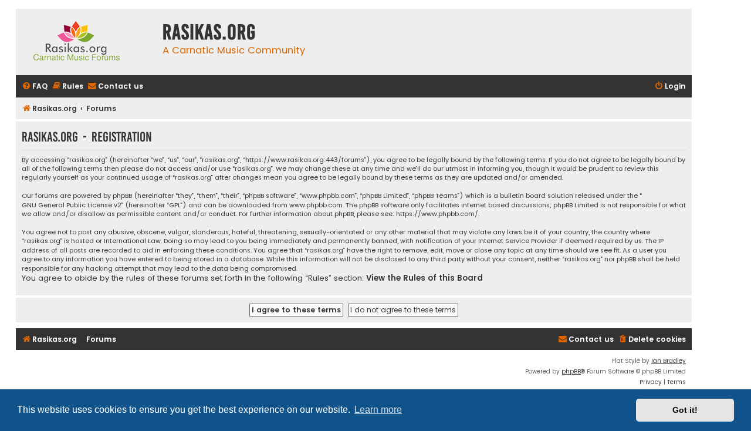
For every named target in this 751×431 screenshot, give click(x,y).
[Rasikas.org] (86, 42)
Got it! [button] (685, 410)
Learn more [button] (378, 410)
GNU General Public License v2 (71, 205)
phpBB (571, 371)
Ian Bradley (668, 360)
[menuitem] (35, 87)
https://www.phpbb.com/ (437, 214)
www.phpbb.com (316, 205)
